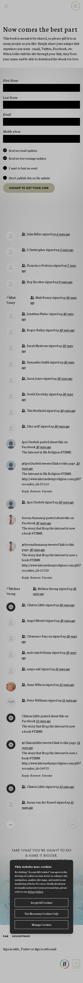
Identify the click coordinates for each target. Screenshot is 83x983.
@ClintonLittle (32, 742)
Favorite (47, 491)
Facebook (28, 446)
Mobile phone (12, 131)
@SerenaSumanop (34, 544)
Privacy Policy (35, 891)
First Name (10, 80)
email (53, 948)
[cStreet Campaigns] (75, 959)
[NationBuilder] (63, 959)
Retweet (35, 491)
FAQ (5, 936)
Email (7, 114)
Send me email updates (23, 151)
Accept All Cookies (41, 902)
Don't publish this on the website (29, 178)
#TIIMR (65, 452)
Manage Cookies (41, 925)
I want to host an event (23, 168)
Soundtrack (21, 936)
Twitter (25, 948)
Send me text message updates (27, 158)
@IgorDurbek (31, 463)
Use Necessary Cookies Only (41, 914)
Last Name (10, 97)
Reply (25, 491)
